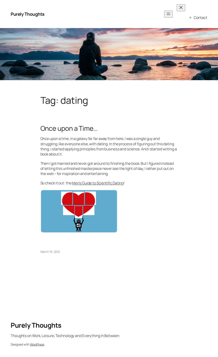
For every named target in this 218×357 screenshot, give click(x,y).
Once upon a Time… (69, 128)
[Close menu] (181, 7)
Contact (200, 17)
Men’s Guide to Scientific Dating (97, 182)
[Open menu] (168, 14)
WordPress (37, 344)
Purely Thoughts (27, 14)
